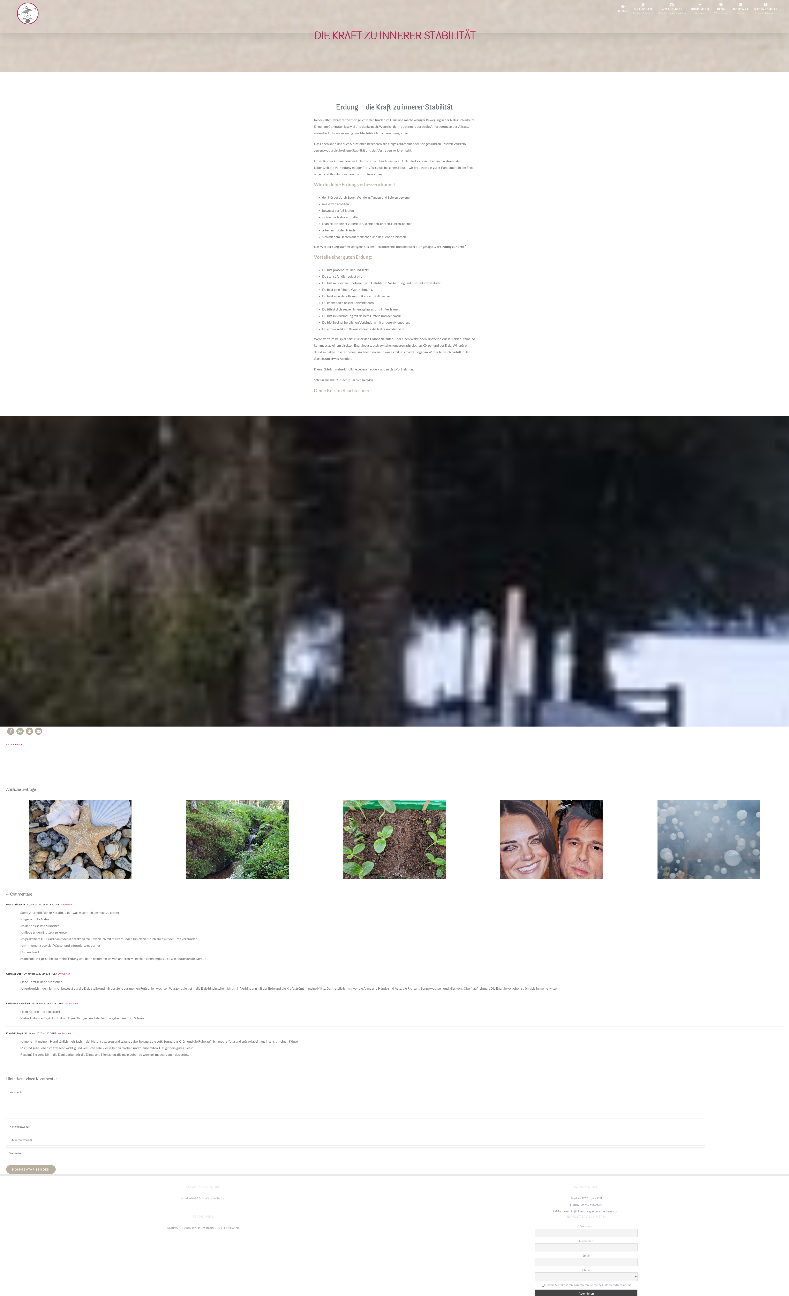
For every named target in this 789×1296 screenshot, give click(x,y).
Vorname (586, 1226)
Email (586, 1255)
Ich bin (586, 1270)
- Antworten (66, 904)
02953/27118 (592, 1198)
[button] (10, 731)
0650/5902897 (591, 1204)
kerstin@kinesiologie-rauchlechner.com (591, 1211)
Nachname (586, 1241)
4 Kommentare (14, 744)
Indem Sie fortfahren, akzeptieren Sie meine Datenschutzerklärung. (589, 1285)
